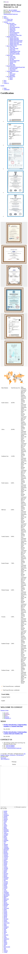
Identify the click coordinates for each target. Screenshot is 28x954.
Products (6, 22)
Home (5, 16)
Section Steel (13, 57)
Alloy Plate (12, 47)
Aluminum (12, 75)
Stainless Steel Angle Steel (16, 42)
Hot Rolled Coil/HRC (15, 53)
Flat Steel (12, 59)
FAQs (5, 81)
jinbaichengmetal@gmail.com (11, 14)
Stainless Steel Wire (14, 43)
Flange (11, 77)
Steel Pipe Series (10, 23)
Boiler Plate (12, 49)
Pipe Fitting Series (11, 76)
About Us (6, 18)
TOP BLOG (13, 755)
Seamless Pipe (13, 24)
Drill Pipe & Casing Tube (16, 35)
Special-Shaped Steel (14, 60)
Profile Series (10, 55)
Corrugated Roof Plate (15, 51)
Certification (9, 20)
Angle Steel (12, 56)
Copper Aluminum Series (13, 71)
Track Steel (12, 64)
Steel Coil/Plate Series (12, 46)
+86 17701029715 (5, 759)
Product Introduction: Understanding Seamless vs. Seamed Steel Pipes (15, 725)
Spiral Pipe (12, 31)
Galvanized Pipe (13, 34)
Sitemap (7, 755)
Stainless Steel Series (11, 36)
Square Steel (12, 69)
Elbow (11, 79)
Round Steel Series (11, 65)
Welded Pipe (13, 30)
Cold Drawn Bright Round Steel (17, 67)
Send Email (3, 757)
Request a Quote (4, 710)
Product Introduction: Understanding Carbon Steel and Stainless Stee (15, 732)
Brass (11, 72)
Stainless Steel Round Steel (16, 40)
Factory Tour (10, 19)
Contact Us (6, 83)
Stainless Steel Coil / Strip (16, 44)
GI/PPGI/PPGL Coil (14, 52)
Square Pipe (12, 28)
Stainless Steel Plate (14, 39)
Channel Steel (13, 61)
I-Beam (11, 63)
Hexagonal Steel (13, 68)
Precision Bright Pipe (15, 27)
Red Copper (12, 73)
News (5, 80)
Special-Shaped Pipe (14, 32)
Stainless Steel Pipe (14, 38)
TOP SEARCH (20, 755)
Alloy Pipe (12, 26)
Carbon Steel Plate (14, 48)
